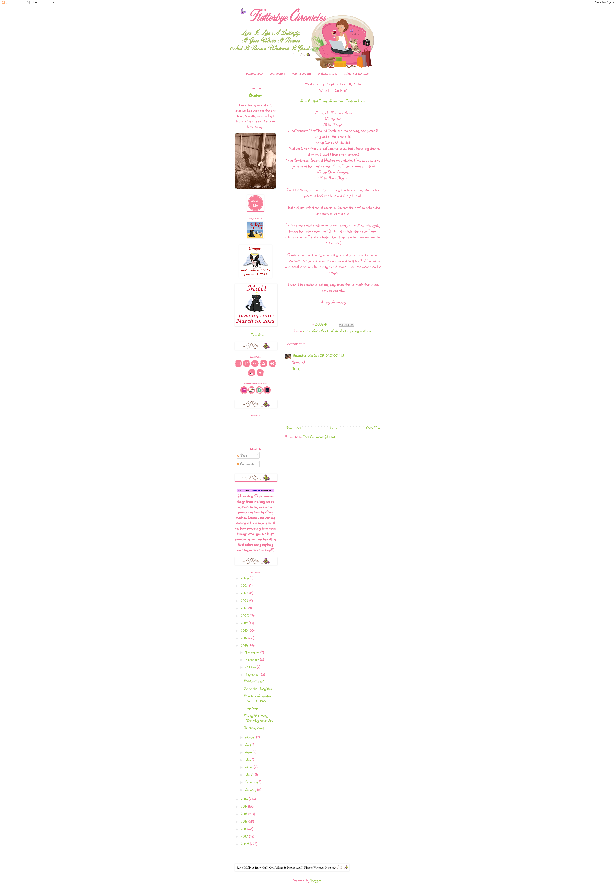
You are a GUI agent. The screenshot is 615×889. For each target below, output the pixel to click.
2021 (244, 608)
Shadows (255, 95)
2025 (245, 578)
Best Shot (258, 334)
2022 (245, 600)
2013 (244, 813)
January (251, 789)
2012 (244, 821)
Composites (277, 73)
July (248, 744)
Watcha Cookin (320, 331)
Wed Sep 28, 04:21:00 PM (326, 355)
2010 (245, 836)
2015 (245, 798)
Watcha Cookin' (301, 73)
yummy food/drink (361, 331)
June (249, 752)
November (252, 659)
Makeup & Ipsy (327, 73)
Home (334, 427)
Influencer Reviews (356, 73)
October (251, 666)
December (252, 652)
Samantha (300, 355)
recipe (306, 331)
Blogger (315, 880)
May (248, 759)
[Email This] (340, 325)
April (249, 766)
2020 (245, 615)
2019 (245, 622)
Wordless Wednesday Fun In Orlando (257, 698)
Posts (243, 455)
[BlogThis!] (343, 325)
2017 (244, 637)
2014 (244, 806)
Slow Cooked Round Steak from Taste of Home (333, 101)
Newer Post (293, 427)
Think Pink (251, 708)
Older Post (373, 427)
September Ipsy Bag (258, 688)
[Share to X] (346, 325)
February (252, 782)
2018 (245, 630)
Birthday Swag (254, 727)
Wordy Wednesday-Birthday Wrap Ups (258, 718)
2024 (245, 585)
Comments (246, 463)
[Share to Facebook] (349, 325)
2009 (245, 843)
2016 (245, 645)
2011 (244, 828)
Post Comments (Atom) (319, 436)
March (250, 774)
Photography (254, 73)
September (253, 674)
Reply (296, 368)
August (250, 737)
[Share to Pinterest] (352, 325)
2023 (245, 592)
